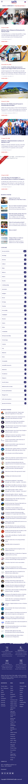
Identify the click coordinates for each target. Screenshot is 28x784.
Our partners (13, 750)
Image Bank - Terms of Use (13, 754)
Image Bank (12, 738)
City (14, 348)
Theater (14, 318)
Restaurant (12, 694)
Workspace (3, 698)
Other (14, 327)
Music (14, 268)
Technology (14, 340)
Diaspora (14, 378)
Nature (14, 276)
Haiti (11, 779)
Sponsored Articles (14, 403)
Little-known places (14, 399)
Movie (14, 297)
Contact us (12, 757)
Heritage (14, 255)
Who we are (13, 742)
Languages (14, 314)
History (14, 272)
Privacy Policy (13, 748)
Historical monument (3, 705)
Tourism (14, 306)
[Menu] (2, 1)
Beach (2, 692)
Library (2, 696)
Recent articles (14, 251)
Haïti (11, 752)
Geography (14, 361)
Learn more (4, 41)
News (14, 356)
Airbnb (11, 690)
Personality (14, 310)
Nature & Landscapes (13, 724)
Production (14, 373)
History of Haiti (13, 706)
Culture (14, 263)
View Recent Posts (20, 6)
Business (14, 352)
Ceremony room (13, 700)
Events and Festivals (14, 390)
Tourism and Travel (12, 715)
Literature (14, 289)
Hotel (2, 690)
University (3, 702)
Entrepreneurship (14, 335)
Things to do (13, 722)
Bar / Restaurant (4, 688)
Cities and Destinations (13, 712)
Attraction (3, 700)
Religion (14, 293)
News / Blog (13, 740)
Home (11, 686)
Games (14, 323)
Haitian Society (13, 732)
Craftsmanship (14, 285)
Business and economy (14, 386)
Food (11, 692)
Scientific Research (14, 365)
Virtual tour (12, 736)
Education (14, 369)
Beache (14, 280)
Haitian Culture (13, 704)
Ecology (14, 302)
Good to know (14, 382)
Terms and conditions (12, 745)
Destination (12, 734)
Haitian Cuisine (13, 702)
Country (14, 344)
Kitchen (14, 259)
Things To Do (14, 394)
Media (11, 759)
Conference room (13, 697)
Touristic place (4, 686)
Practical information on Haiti (13, 729)
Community (14, 331)
